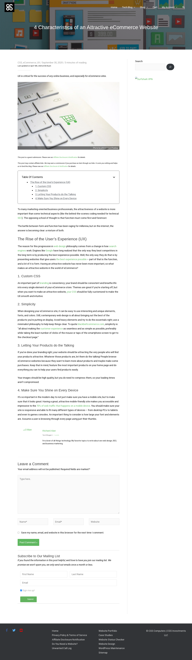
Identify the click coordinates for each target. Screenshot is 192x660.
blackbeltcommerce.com (91, 324)
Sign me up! (28, 590)
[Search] (170, 67)
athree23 (105, 148)
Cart (155, 7)
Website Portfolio (108, 630)
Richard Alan (49, 430)
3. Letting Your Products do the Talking (55, 194)
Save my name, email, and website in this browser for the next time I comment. (62, 532)
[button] (183, 7)
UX (38, 62)
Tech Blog (127, 7)
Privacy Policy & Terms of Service (69, 635)
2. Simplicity (41, 190)
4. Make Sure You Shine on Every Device (56, 198)
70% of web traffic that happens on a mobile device (63, 405)
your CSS (71, 291)
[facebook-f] (8, 630)
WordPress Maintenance (112, 648)
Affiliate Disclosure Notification (68, 639)
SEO (20, 218)
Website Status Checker (111, 639)
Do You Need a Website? (65, 644)
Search (139, 61)
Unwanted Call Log (61, 648)
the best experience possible (71, 259)
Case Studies (106, 635)
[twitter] (15, 630)
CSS (20, 62)
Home (114, 7)
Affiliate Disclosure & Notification (65, 157)
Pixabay (115, 148)
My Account (168, 7)
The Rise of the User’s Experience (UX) (50, 182)
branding (44, 283)
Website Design (107, 644)
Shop (142, 7)
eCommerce (29, 62)
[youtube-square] (22, 630)
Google (49, 250)
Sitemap (103, 652)
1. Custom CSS (43, 186)
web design (60, 246)
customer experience (51, 328)
